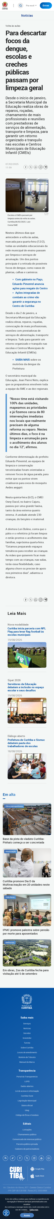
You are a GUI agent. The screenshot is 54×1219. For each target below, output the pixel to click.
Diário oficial (27, 1105)
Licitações (27, 1129)
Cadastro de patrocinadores (27, 1149)
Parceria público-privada (27, 1144)
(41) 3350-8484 (40, 1190)
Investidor (27, 1038)
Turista (27, 1042)
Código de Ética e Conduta (27, 1115)
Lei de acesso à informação (27, 1091)
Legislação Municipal (27, 1100)
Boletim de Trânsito (27, 1057)
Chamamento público (27, 1134)
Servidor (27, 1033)
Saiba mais (33, 1209)
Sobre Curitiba (27, 1047)
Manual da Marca (27, 1062)
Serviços (27, 1023)
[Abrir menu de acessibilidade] (6, 1212)
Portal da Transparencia (27, 1076)
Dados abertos (27, 1086)
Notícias (27, 15)
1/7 (46, 214)
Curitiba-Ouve (27, 1096)
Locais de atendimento (27, 1052)
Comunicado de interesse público (27, 1139)
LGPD (27, 1081)
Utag (27, 1110)
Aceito (27, 1215)
